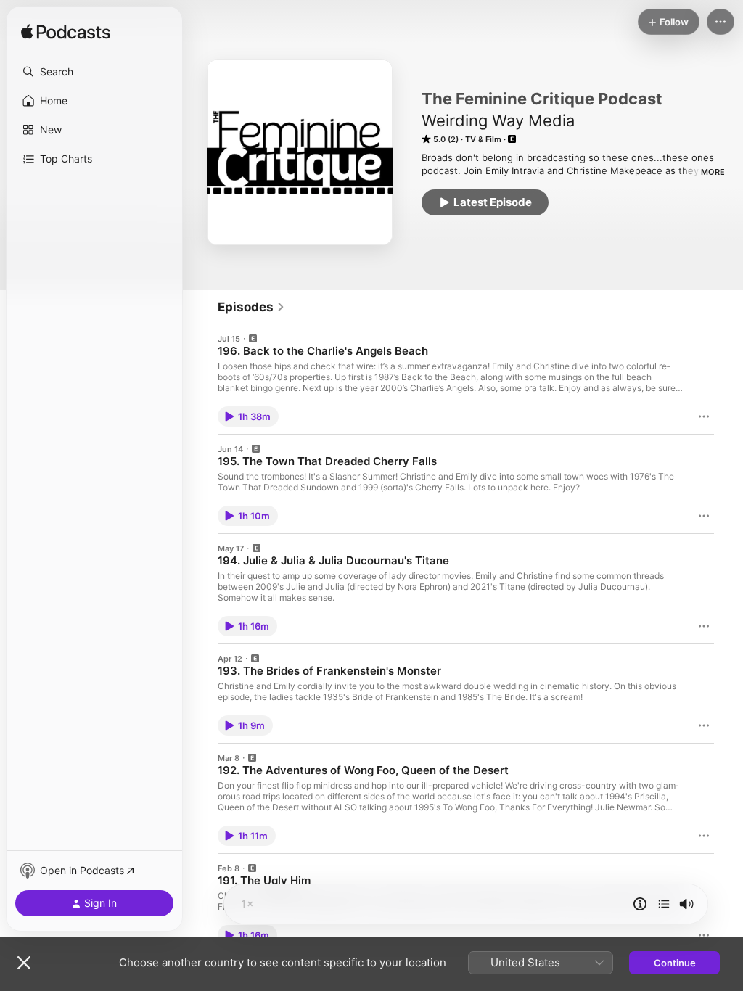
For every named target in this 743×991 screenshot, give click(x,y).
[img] (65, 32)
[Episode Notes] (640, 904)
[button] (94, 71)
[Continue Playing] (664, 904)
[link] (251, 307)
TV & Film (483, 139)
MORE (713, 172)
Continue (675, 963)
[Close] (23, 962)
